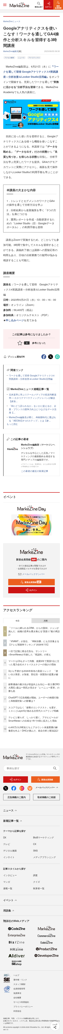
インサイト (9, 857)
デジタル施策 (10, 850)
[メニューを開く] (5, 5)
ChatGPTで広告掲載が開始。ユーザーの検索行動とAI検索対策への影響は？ (33, 699)
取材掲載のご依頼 (46, 797)
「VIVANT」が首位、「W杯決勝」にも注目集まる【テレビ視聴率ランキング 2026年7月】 (33, 643)
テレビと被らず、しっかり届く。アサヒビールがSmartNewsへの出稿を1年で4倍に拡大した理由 (33, 719)
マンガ (6, 881)
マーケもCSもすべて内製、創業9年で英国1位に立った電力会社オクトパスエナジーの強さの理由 (33, 662)
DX (4, 837)
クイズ (36, 881)
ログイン (33, 590)
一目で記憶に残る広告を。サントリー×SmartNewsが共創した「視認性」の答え (29, 652)
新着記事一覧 (11, 821)
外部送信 (17, 1011)
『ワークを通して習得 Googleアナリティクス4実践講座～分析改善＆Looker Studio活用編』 (31, 72)
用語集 (7, 910)
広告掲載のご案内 (17, 797)
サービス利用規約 (21, 1002)
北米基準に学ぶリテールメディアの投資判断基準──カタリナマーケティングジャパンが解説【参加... (32, 398)
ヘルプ (16, 975)
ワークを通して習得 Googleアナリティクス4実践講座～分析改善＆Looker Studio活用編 (31, 377)
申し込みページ (15, 320)
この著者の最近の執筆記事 (34, 471)
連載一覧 (7, 888)
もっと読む (12, 424)
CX (34, 844)
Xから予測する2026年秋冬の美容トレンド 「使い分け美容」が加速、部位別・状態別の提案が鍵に (33, 674)
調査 (35, 875)
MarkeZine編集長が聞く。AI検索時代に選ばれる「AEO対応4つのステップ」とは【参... (32, 419)
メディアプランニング (44, 857)
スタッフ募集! (19, 984)
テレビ (6, 844)
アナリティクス (34, 57)
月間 (45, 620)
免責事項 (17, 993)
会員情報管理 (19, 988)
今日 (17, 620)
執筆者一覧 (38, 888)
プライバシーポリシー (23, 1006)
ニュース (21, 57)
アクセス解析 (9, 57)
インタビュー (10, 875)
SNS (35, 850)
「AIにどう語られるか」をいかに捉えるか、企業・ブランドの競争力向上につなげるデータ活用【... (32, 409)
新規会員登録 (33, 582)
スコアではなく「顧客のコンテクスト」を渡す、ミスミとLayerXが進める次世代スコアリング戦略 (33, 709)
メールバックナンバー (33, 574)
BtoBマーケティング (43, 837)
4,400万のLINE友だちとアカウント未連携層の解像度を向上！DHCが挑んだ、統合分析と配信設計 (33, 729)
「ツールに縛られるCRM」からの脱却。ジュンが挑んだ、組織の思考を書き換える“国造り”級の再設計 (34, 631)
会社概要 (17, 997)
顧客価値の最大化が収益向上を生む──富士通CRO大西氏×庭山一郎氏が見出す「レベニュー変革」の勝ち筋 (34, 687)
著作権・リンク (20, 979)
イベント (8, 900)
